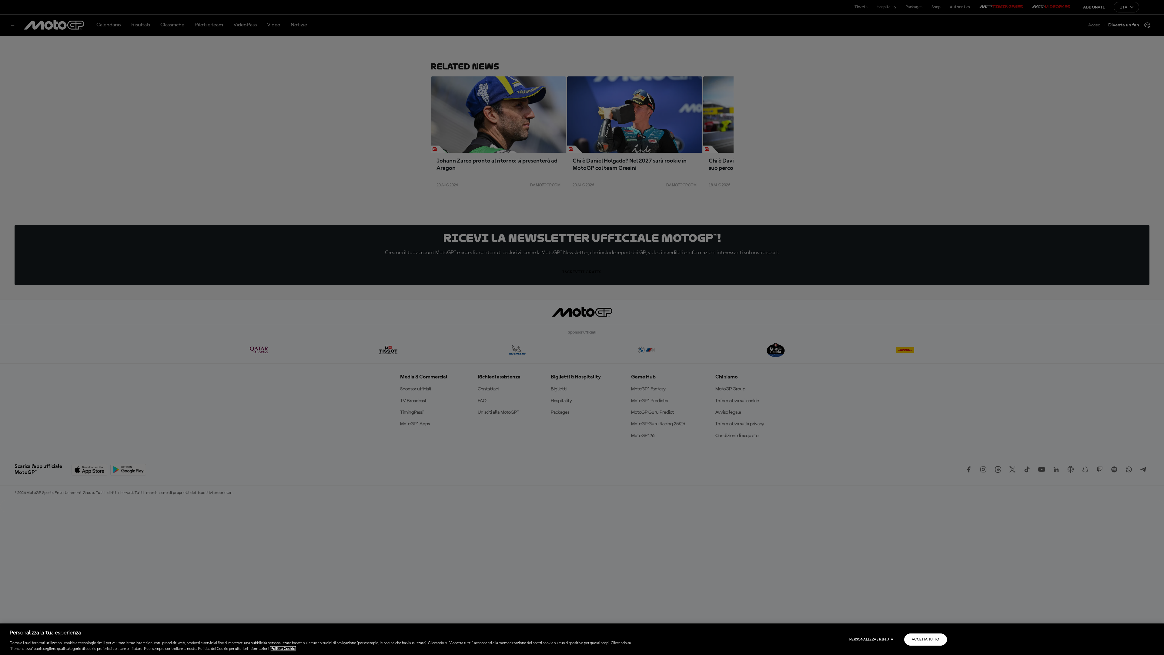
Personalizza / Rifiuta (871, 639)
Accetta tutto (925, 639)
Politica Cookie (283, 649)
